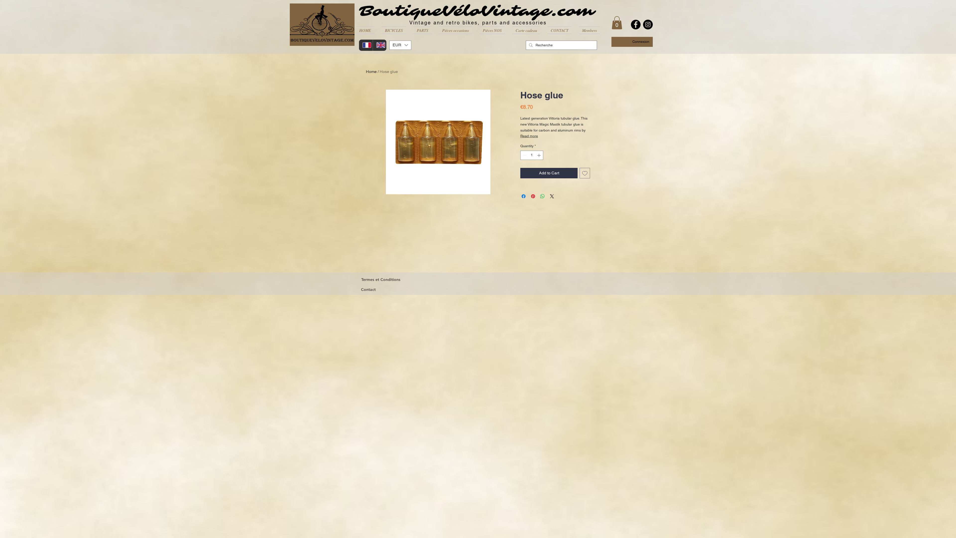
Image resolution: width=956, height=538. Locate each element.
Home (371, 71)
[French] (366, 45)
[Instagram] (648, 24)
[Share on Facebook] (524, 196)
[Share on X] (552, 196)
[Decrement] (524, 155)
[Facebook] (636, 24)
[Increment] (539, 155)
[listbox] (400, 45)
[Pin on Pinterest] (533, 196)
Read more (529, 136)
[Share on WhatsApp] (542, 196)
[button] (394, 30)
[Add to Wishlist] (585, 173)
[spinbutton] (531, 155)
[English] (380, 45)
